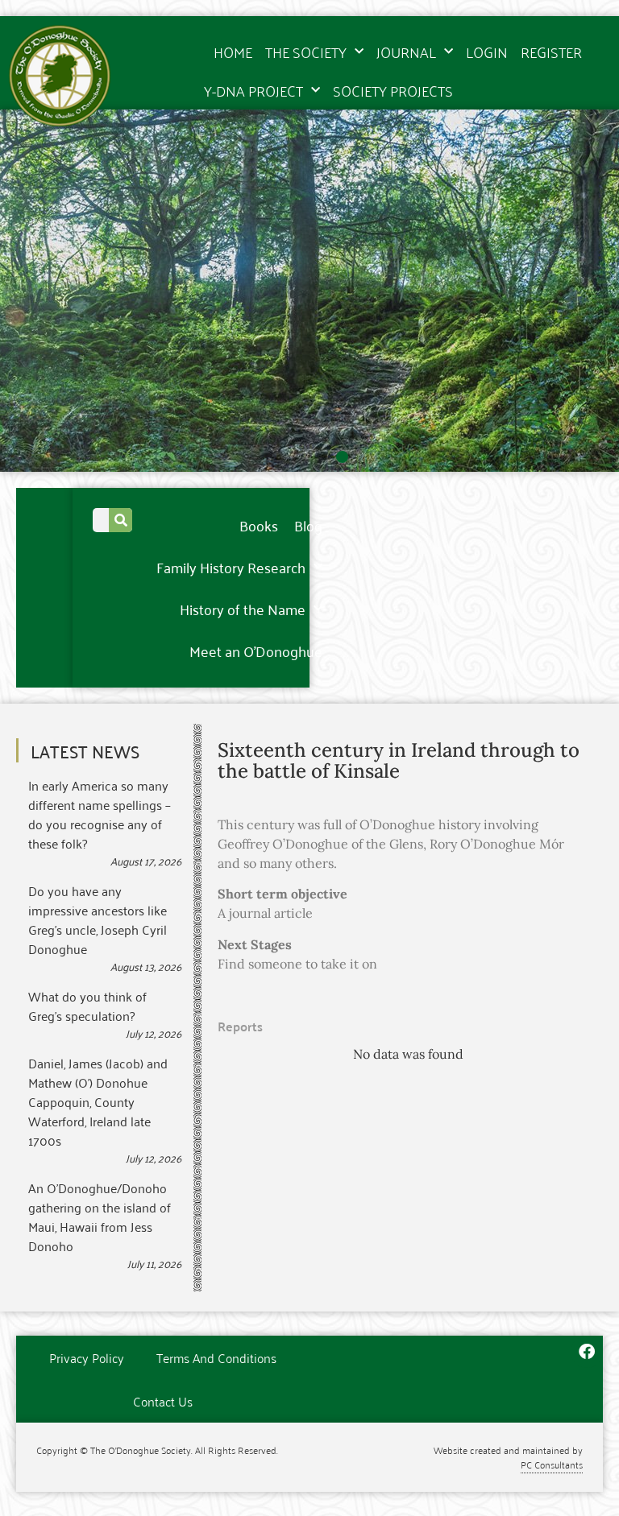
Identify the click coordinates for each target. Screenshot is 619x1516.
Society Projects (393, 90)
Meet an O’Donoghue (255, 650)
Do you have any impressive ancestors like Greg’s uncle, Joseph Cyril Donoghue (97, 919)
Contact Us (163, 1401)
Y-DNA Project (253, 90)
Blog (308, 525)
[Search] (121, 520)
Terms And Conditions (216, 1357)
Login (487, 51)
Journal (406, 51)
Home (233, 51)
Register (551, 51)
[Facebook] (587, 1352)
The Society (306, 51)
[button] (277, 457)
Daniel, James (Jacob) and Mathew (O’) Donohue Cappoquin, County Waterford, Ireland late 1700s (98, 1101)
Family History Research (230, 567)
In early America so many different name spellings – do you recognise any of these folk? (99, 814)
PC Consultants (552, 1464)
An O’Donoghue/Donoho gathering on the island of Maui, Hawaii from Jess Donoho (99, 1216)
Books (258, 525)
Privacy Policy (86, 1357)
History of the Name (242, 609)
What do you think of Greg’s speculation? (87, 1006)
